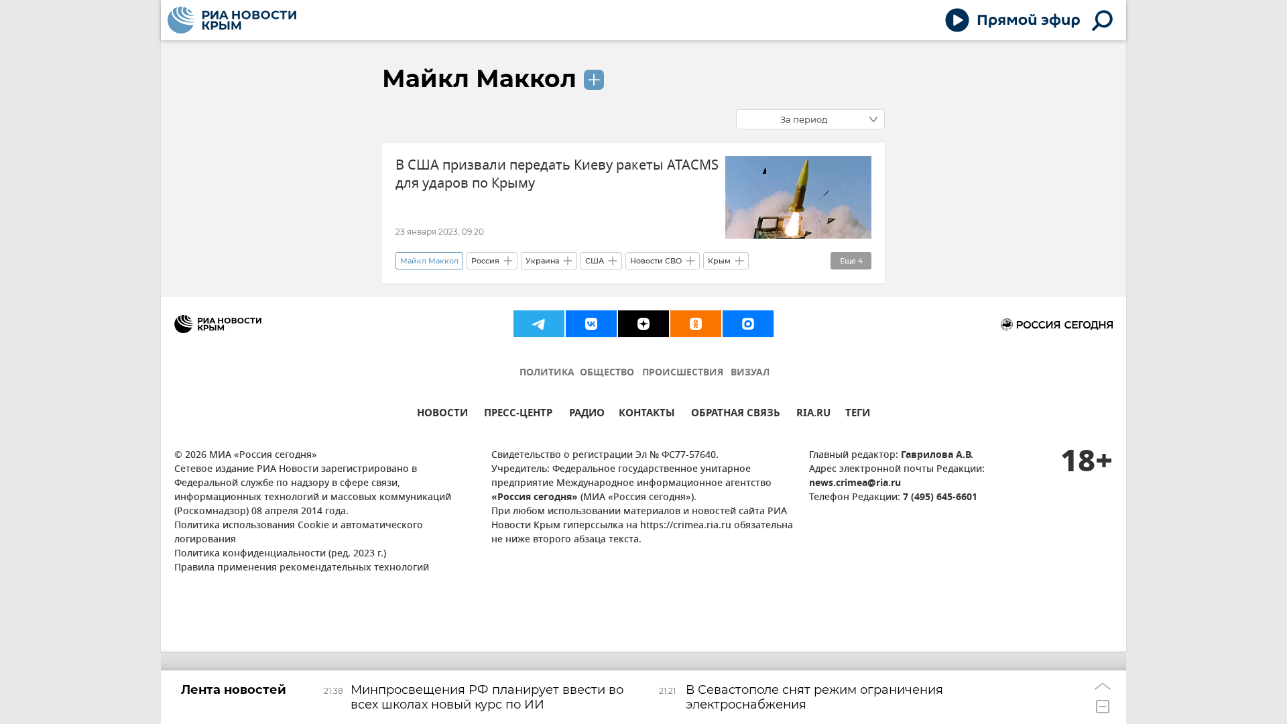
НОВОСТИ (442, 414)
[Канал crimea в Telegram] (538, 323)
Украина (542, 260)
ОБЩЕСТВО (607, 373)
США (594, 260)
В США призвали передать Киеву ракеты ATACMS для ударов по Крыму (557, 174)
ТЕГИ (857, 414)
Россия (485, 260)
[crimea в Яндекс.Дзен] (643, 323)
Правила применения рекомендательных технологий (301, 568)
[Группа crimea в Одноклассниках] (695, 323)
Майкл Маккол (479, 78)
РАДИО (587, 414)
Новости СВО (656, 260)
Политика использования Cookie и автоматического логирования (298, 533)
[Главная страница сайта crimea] (232, 20)
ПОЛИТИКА (546, 373)
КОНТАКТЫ (647, 414)
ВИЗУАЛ (750, 373)
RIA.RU (813, 414)
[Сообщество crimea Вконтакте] (591, 323)
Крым (719, 260)
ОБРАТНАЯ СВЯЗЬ (735, 414)
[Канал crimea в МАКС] (748, 323)
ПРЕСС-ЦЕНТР (518, 414)
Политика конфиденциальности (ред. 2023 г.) (280, 554)
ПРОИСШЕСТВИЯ (682, 373)
